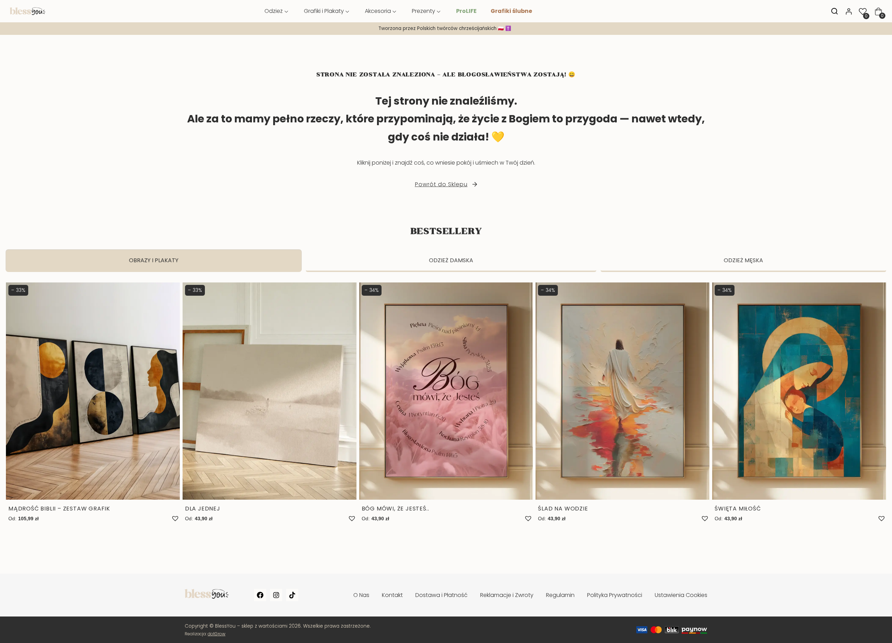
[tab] (154, 260)
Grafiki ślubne (511, 11)
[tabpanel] (446, 409)
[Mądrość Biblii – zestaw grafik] (93, 402)
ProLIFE (466, 11)
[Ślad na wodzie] (622, 402)
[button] (175, 518)
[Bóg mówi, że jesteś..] (446, 402)
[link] (446, 28)
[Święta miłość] (799, 402)
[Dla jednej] (269, 402)
